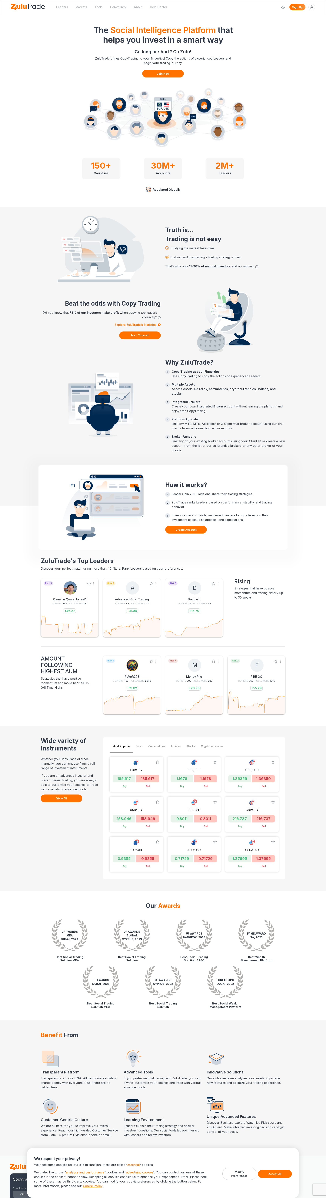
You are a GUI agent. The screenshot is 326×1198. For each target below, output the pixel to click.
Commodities (156, 746)
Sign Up (297, 7)
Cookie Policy (92, 1186)
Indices (176, 746)
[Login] (311, 7)
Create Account (186, 529)
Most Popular (121, 746)
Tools (98, 7)
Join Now (163, 73)
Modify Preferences (239, 1173)
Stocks (190, 746)
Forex (139, 746)
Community (118, 7)
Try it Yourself (140, 335)
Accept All (274, 1174)
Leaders (62, 7)
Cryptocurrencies (212, 746)
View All (61, 798)
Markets (81, 7)
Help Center (158, 7)
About (138, 7)
